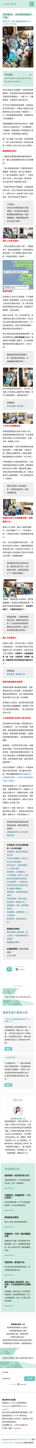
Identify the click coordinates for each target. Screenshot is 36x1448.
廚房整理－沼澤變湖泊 (16, 872)
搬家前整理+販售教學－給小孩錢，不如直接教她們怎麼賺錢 (17, 935)
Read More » (9, 1188)
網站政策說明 (7, 1443)
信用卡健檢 (11, 956)
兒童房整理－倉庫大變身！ (17, 899)
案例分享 (6, 21)
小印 (11, 1403)
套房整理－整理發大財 (16, 674)
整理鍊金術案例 (13, 942)
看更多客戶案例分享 (15, 1012)
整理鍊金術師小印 (22, 1439)
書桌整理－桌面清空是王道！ (18, 1175)
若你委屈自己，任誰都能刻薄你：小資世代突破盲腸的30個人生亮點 (18, 777)
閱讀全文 (8, 1049)
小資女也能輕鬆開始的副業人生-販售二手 (17, 1020)
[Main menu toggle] (32, 4)
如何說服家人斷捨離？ (16, 406)
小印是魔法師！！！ (13, 1057)
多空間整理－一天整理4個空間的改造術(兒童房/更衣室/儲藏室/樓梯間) (17, 885)
